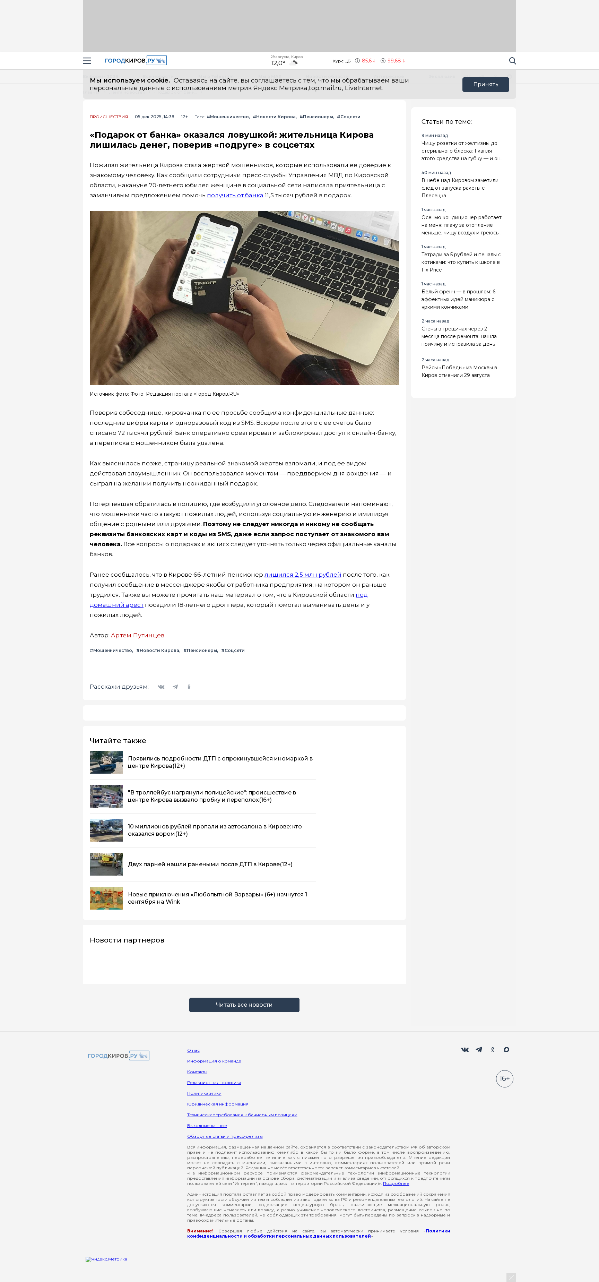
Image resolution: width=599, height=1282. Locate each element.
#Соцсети (349, 116)
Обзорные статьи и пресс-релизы (225, 1136)
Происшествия (109, 116)
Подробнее (396, 1183)
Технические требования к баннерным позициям (242, 1114)
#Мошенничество (228, 116)
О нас (193, 1050)
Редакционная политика (214, 1082)
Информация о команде (214, 1061)
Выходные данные (207, 1125)
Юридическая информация (218, 1104)
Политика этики (204, 1093)
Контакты (197, 1071)
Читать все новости (244, 1004)
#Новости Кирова (274, 116)
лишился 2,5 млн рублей (302, 574)
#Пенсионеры (316, 116)
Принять (485, 84)
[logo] (117, 1056)
